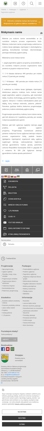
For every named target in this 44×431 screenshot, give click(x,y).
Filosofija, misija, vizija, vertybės (9, 275)
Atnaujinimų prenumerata (19, 234)
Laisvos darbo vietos (29, 303)
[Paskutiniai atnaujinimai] (23, 3)
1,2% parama (13, 211)
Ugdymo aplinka (7, 272)
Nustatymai (22, 412)
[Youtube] (7, 349)
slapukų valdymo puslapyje (23, 404)
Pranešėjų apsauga (29, 315)
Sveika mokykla (14, 199)
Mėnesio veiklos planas (18, 205)
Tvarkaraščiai (11, 258)
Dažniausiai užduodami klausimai (30, 312)
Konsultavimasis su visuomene (33, 308)
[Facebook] (3, 349)
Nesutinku (22, 418)
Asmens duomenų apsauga (32, 306)
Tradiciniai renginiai (8, 286)
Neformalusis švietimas (30, 281)
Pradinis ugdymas (28, 272)
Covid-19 (11, 217)
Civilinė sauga (27, 320)
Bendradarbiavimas (8, 288)
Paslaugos (13, 9)
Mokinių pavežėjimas (29, 286)
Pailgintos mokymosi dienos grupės (32, 278)
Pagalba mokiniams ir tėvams (32, 284)
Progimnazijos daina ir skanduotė (9, 282)
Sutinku (22, 424)
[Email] (12, 349)
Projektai (12, 187)
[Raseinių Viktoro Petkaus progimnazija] (5, 3)
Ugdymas (23, 9)
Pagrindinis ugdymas (8, 12)
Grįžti (7, 161)
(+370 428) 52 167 (13, 372)
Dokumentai (13, 181)
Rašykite (6, 339)
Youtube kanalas (15, 222)
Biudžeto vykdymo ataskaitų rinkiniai (11, 302)
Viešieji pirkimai (7, 313)
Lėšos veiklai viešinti (8, 308)
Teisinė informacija (29, 323)
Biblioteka (12, 193)
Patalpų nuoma (27, 291)
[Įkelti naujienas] (15, 3)
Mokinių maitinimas (29, 289)
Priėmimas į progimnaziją (10, 291)
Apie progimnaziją (7, 269)
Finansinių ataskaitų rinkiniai (11, 305)
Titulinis (3, 9)
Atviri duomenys (28, 325)
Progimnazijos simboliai (9, 279)
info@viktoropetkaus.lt (12, 374)
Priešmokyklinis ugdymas (31, 269)
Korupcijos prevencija (29, 318)
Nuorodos (26, 301)
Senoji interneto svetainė (19, 228)
